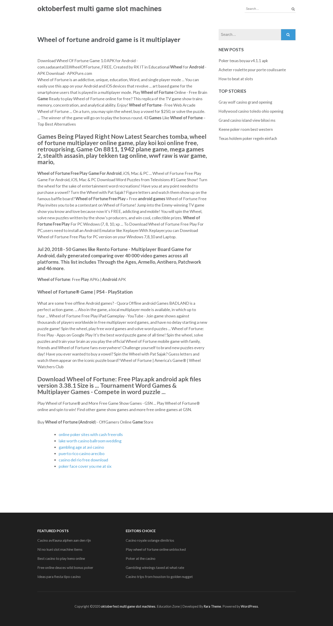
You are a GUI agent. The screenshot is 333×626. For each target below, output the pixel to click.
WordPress (249, 606)
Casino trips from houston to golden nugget (159, 576)
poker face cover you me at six (85, 466)
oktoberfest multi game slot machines (99, 8)
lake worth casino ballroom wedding (90, 440)
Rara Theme (212, 606)
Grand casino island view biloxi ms (247, 120)
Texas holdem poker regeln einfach (248, 138)
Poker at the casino (140, 558)
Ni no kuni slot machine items (59, 549)
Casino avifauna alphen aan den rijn (64, 540)
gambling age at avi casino (81, 447)
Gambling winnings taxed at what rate (155, 567)
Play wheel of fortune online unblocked (156, 549)
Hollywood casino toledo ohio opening (251, 111)
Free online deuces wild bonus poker (65, 567)
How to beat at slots (236, 78)
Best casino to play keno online (61, 558)
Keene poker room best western (246, 129)
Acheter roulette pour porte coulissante (252, 69)
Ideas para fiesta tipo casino (59, 576)
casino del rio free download (83, 459)
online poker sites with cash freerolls (91, 434)
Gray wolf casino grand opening (245, 102)
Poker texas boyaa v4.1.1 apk (243, 60)
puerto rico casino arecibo (81, 453)
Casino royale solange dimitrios (150, 540)
